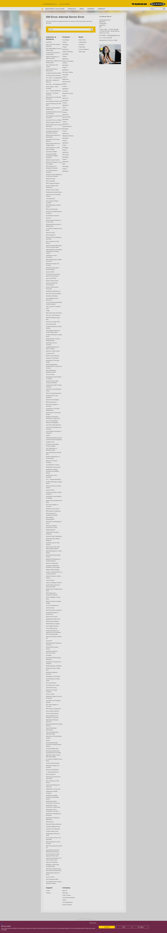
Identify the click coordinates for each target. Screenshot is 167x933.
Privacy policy (93, 923)
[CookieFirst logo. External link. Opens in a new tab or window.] (2, 924)
